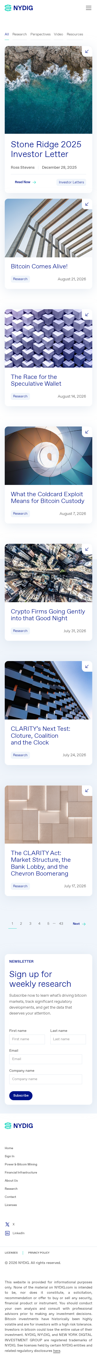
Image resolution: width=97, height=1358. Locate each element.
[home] (19, 8)
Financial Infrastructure (21, 1173)
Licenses (11, 1205)
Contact (10, 1197)
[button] (87, 7)
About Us (11, 1181)
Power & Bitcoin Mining (21, 1164)
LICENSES (11, 1253)
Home (9, 1148)
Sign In (9, 1156)
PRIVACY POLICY (38, 1253)
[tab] (7, 34)
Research (11, 1189)
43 (61, 923)
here (56, 1351)
